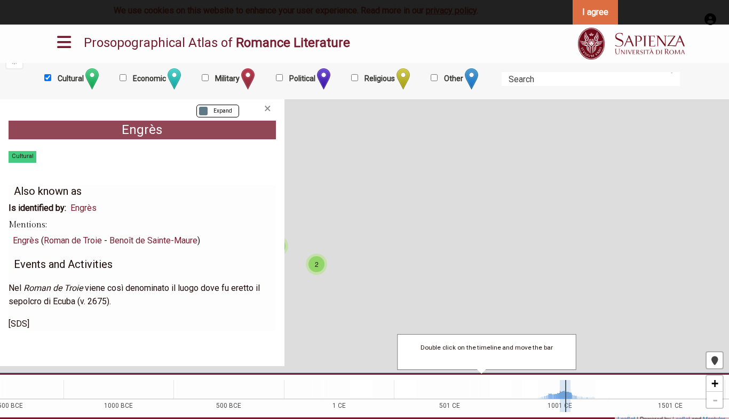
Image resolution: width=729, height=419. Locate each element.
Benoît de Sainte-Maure (153, 240)
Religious (380, 78)
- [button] (715, 399)
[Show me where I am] (715, 360)
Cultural (70, 78)
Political (302, 78)
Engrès (83, 208)
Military (227, 78)
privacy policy (451, 10)
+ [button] (714, 383)
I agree (595, 12)
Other (453, 78)
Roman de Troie (73, 240)
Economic (149, 78)
